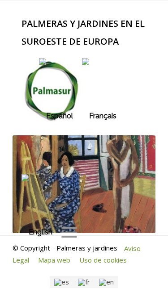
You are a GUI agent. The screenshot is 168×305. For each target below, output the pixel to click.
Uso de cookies (103, 259)
